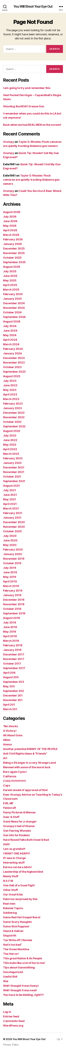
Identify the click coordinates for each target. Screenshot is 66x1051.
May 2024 (9, 335)
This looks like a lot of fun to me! (24, 962)
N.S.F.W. (8, 880)
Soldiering (10, 912)
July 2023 (9, 380)
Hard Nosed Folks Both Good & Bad (26, 839)
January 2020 (12, 554)
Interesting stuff (13, 862)
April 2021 (10, 504)
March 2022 (11, 453)
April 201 (9, 704)
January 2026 (12, 244)
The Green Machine (16, 949)
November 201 (13, 700)
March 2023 (11, 399)
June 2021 (10, 494)
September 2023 (14, 371)
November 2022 (14, 417)
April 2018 (10, 636)
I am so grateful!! (14, 848)
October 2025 (12, 257)
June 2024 (10, 330)
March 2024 (11, 344)
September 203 (13, 681)
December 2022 (14, 412)
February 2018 (12, 645)
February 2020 (13, 549)
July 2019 (9, 567)
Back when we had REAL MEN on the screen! (32, 124)
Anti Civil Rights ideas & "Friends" (25, 753)
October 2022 (12, 421)
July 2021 (9, 490)
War (6, 981)
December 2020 (14, 522)
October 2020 (12, 531)
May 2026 (9, 225)
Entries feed (11, 1016)
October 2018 (12, 608)
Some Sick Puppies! (16, 926)
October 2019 (12, 563)
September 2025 (14, 262)
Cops (6, 785)
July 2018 (9, 622)
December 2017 (13, 654)
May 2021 (9, 499)
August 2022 (11, 431)
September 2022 (14, 426)
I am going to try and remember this (26, 88)
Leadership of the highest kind (23, 871)
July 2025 (9, 271)
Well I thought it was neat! (20, 990)
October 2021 (12, 476)
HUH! (6, 844)
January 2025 (12, 298)
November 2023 (14, 362)
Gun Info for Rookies (16, 835)
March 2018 (11, 640)
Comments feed (14, 1021)
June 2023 (10, 385)
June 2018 (10, 627)
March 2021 (11, 508)
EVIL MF (8, 803)
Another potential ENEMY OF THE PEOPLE (30, 749)
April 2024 (10, 339)
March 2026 (11, 234)
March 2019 (11, 586)
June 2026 (10, 221)
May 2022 (9, 444)
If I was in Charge (14, 858)
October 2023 (12, 367)
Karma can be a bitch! (17, 867)
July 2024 (9, 326)
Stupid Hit (9, 935)
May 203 (9, 686)
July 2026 (9, 216)
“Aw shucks (10, 726)
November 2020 (14, 526)
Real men (9, 903)
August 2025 (11, 266)
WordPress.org (13, 1025)
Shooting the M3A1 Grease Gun (23, 106)
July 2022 (9, 435)
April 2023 (10, 394)
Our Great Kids (13, 894)
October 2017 (12, 663)
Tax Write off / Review (17, 940)
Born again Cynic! (15, 771)
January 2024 (12, 353)
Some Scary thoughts (17, 921)
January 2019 (12, 595)
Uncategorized (13, 972)
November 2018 (13, 604)
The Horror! (11, 953)
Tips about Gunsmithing (19, 967)
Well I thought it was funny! (21, 985)
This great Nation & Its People (22, 958)
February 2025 (13, 294)
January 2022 (12, 462)
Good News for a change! (19, 821)
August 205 (11, 677)
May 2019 (9, 576)
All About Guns (12, 735)
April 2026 (10, 230)
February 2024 (13, 348)
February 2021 (12, 513)
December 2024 (14, 303)
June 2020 (10, 540)
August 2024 (11, 321)
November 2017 (13, 659)
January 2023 (12, 408)
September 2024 (14, 317)
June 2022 (10, 440)
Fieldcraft (9, 807)
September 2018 (14, 613)
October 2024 (12, 312)
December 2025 (14, 248)
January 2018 (12, 649)
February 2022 (13, 458)
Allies (6, 739)
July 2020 (10, 535)
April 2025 (10, 285)
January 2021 (12, 517)
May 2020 (10, 545)
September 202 (13, 691)
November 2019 (13, 558)
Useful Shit (10, 976)
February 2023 (13, 403)
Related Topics (13, 908)
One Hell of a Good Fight (19, 885)
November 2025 (14, 253)
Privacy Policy (11, 1044)
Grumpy (8, 141)
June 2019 (10, 572)
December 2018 (13, 599)
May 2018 (9, 631)
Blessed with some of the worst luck (26, 767)
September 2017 (14, 668)
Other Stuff (10, 890)
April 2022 (10, 449)
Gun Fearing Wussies (17, 830)
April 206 (9, 672)
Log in (7, 1011)
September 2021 (14, 481)
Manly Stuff (10, 876)
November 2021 (13, 472)
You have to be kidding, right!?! (23, 994)
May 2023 (9, 389)
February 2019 (12, 590)
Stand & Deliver (13, 931)
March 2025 (11, 289)
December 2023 (14, 358)
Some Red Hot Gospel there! (21, 917)
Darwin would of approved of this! (25, 790)
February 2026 (13, 239)
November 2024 (14, 307)
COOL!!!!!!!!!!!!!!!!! (14, 781)
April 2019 (10, 581)
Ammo (7, 744)
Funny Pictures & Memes (19, 812)
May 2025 (9, 280)
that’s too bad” (12, 944)
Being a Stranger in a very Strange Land (29, 762)
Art (5, 758)
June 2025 (10, 275)
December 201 (13, 695)
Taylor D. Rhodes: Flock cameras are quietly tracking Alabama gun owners (31, 179)
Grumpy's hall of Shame (19, 826)
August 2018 (11, 618)
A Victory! (9, 730)
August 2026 (11, 212)
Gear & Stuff (11, 817)
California (9, 776)
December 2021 (13, 467)
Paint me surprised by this (20, 899)
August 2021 (11, 485)
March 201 (10, 709)
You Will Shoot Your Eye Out (33, 6)
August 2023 (11, 376)
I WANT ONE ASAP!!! (16, 853)
